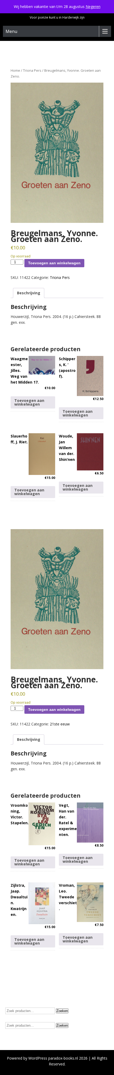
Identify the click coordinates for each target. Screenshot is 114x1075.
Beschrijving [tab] (28, 292)
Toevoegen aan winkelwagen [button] (29, 402)
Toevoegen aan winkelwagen (54, 263)
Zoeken (62, 1011)
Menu (11, 31)
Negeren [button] (93, 6)
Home (15, 70)
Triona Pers (32, 70)
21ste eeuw (60, 723)
